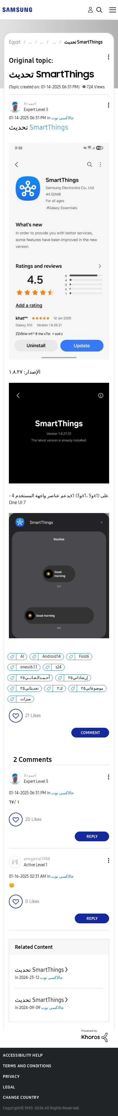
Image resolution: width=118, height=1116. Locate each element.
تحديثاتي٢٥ (29, 688)
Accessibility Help (23, 1055)
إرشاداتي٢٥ (78, 677)
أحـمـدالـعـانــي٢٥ (35, 677)
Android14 (51, 656)
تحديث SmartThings (39, 969)
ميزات (25, 698)
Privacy (11, 1076)
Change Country (21, 1097)
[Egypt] (17, 9)
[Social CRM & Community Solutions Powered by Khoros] (94, 1035)
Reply (92, 836)
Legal (9, 1087)
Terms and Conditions (27, 1066)
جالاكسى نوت (62, 118)
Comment (90, 732)
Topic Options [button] (98, 56)
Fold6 (84, 656)
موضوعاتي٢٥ (92, 688)
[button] (99, 105)
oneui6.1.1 (28, 667)
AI (22, 656)
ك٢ (60, 688)
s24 (59, 667)
